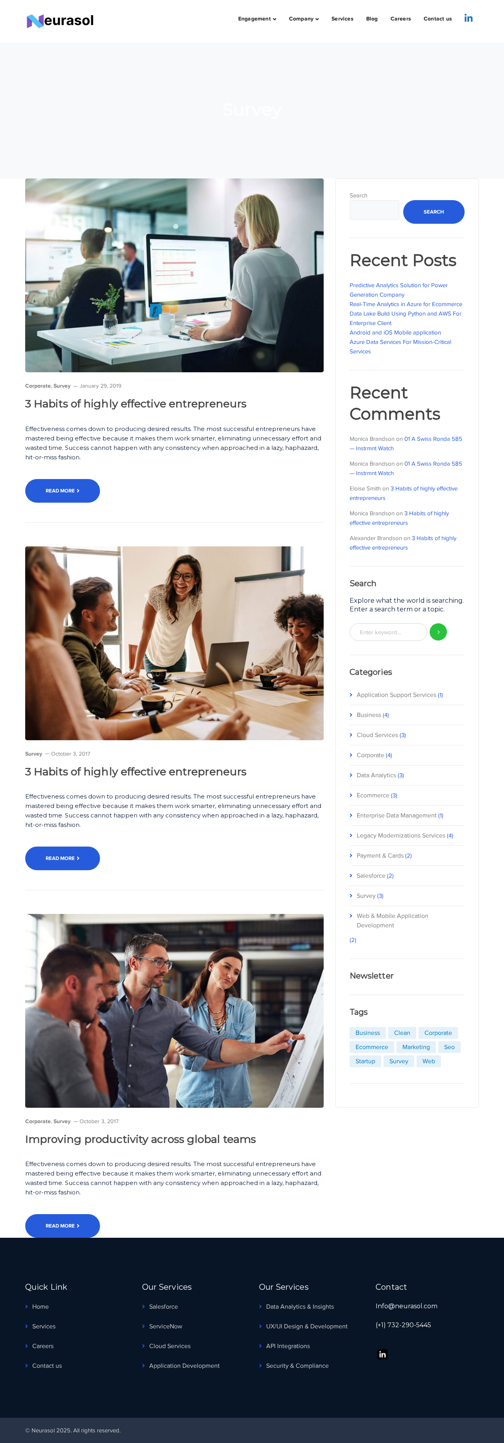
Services (44, 1326)
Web (428, 1061)
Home (40, 1306)
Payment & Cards (380, 855)
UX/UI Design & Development (307, 1326)
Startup (365, 1061)
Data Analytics (376, 775)
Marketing (416, 1047)
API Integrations (288, 1346)
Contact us (47, 1365)
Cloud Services (377, 735)
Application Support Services (396, 694)
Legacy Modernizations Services (401, 835)
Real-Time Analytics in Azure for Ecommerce (406, 304)
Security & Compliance (297, 1365)
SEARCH (438, 632)
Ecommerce (373, 795)
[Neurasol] (64, 20)
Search (358, 195)
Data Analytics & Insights (300, 1306)
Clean (402, 1032)
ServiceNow (165, 1326)
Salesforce (371, 875)
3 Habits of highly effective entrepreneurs (135, 403)
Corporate (38, 386)
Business (369, 715)
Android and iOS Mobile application (395, 332)
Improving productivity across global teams (140, 1139)
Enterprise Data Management (397, 815)
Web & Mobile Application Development (392, 920)
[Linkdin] (468, 18)
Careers (43, 1346)
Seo (449, 1047)
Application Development (184, 1365)
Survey (62, 386)
